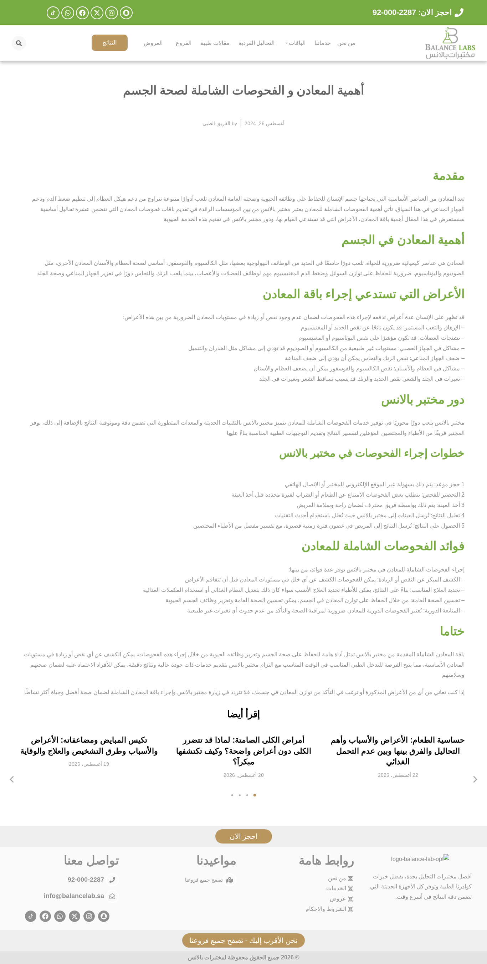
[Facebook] (82, 12)
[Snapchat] (126, 12)
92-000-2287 (87, 879)
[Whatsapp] (67, 12)
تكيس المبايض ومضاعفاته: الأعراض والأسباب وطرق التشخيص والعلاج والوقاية (89, 745)
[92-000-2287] (112, 879)
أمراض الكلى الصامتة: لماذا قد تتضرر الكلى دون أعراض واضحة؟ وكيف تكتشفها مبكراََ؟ (243, 750)
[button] (255, 795)
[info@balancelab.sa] (112, 896)
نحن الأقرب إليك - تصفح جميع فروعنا (243, 940)
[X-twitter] (97, 12)
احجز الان (244, 836)
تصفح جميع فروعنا (204, 879)
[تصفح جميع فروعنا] (229, 879)
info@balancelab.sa (74, 895)
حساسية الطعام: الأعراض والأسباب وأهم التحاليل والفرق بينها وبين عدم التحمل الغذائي (398, 750)
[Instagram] (111, 12)
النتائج (109, 42)
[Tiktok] (53, 12)
